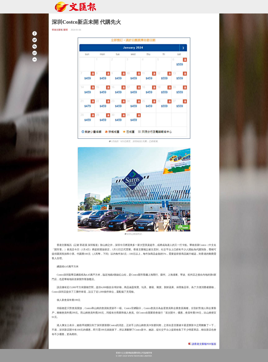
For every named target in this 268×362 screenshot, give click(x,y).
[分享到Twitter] (34, 40)
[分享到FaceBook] (34, 33)
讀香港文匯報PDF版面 (204, 344)
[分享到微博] (34, 53)
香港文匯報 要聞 (60, 30)
